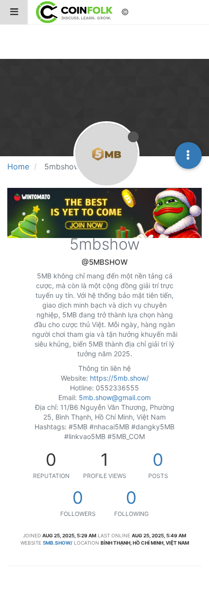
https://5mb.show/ (119, 378)
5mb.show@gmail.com (115, 397)
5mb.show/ (57, 543)
